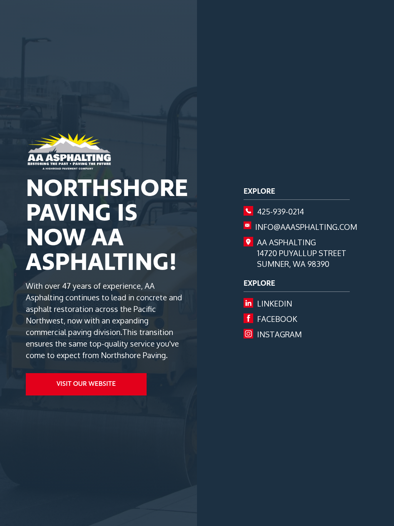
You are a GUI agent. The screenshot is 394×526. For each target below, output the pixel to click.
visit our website (86, 384)
